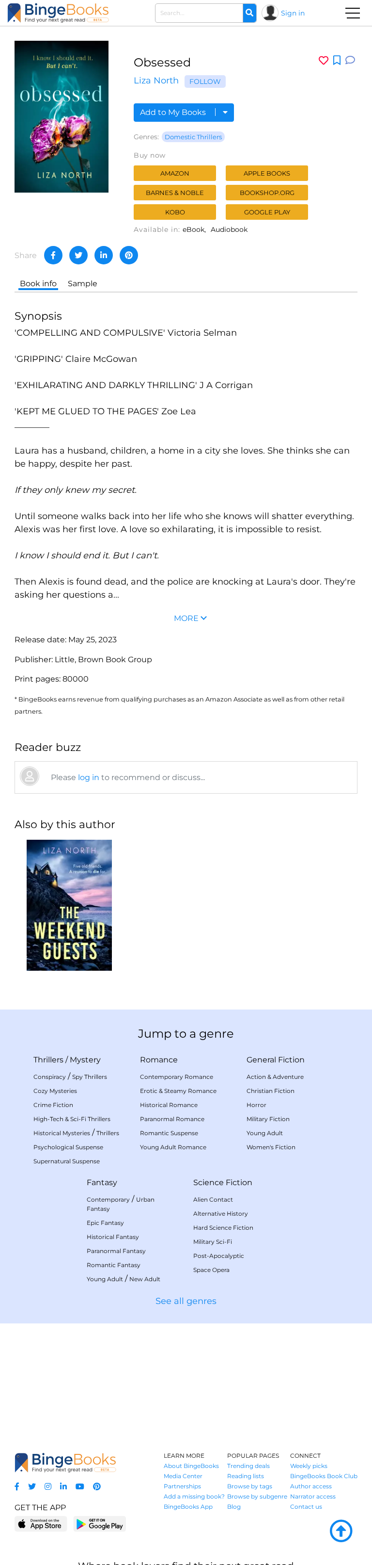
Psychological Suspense (68, 1147)
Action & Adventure (275, 1076)
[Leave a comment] (350, 60)
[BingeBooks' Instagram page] (48, 1486)
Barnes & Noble (175, 192)
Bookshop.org (267, 192)
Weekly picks (308, 1465)
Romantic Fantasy (113, 1265)
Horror (256, 1105)
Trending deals (248, 1465)
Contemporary (108, 1199)
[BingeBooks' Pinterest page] (97, 1486)
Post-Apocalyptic (218, 1255)
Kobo (175, 212)
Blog (234, 1506)
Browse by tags (249, 1486)
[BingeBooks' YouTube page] (80, 1486)
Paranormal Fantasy (116, 1251)
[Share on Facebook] (53, 255)
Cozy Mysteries (55, 1090)
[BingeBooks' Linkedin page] (63, 1486)
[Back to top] (341, 1531)
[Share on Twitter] (78, 255)
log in (88, 777)
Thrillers (48, 1059)
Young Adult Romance (173, 1147)
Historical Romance (169, 1105)
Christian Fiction (270, 1090)
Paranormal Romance (172, 1119)
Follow (205, 81)
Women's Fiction (271, 1147)
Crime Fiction (53, 1105)
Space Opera (211, 1269)
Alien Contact (213, 1199)
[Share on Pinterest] (129, 255)
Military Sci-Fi (212, 1241)
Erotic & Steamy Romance (178, 1090)
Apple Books (267, 173)
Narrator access (313, 1496)
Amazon (174, 173)
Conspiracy (49, 1076)
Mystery (85, 1059)
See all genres (186, 1301)
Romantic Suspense (169, 1133)
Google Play (267, 212)
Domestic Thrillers (193, 137)
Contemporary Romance (176, 1076)
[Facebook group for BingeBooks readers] (17, 1486)
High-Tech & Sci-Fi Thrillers (71, 1119)
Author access (311, 1486)
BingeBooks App (188, 1506)
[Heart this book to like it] (323, 60)
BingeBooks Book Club (323, 1476)
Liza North (156, 80)
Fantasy (102, 1182)
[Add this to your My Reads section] (337, 60)
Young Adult (265, 1133)
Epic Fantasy (105, 1222)
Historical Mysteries (61, 1133)
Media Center (183, 1476)
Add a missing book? (194, 1496)
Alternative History (220, 1213)
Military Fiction (268, 1119)
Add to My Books (174, 112)
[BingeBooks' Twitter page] (32, 1486)
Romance (159, 1059)
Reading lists (245, 1476)
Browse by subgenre (257, 1496)
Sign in (293, 13)
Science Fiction (222, 1182)
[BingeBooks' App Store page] (41, 1524)
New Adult (144, 1279)
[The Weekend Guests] (69, 905)
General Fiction (276, 1059)
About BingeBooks (191, 1465)
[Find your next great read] (58, 12)
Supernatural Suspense (66, 1161)
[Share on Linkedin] (103, 255)
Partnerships (182, 1486)
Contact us (306, 1506)
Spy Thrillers (89, 1076)
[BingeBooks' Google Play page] (99, 1523)
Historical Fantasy (113, 1236)
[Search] (249, 13)
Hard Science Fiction (223, 1227)
